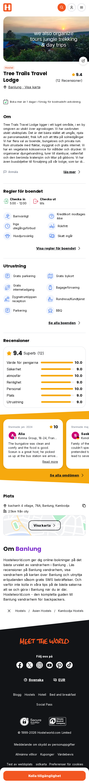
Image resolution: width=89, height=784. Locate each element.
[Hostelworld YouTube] (49, 665)
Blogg (17, 694)
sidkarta (41, 764)
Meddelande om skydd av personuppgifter (44, 744)
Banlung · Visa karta (24, 87)
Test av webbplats (20, 764)
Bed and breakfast (63, 694)
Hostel (9, 67)
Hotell (42, 694)
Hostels (30, 694)
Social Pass (44, 704)
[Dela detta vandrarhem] (83, 61)
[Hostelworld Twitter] (29, 665)
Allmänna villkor (26, 754)
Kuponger (47, 754)
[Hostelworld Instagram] (39, 665)
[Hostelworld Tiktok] (69, 665)
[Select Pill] (62, 7)
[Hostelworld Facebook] (19, 665)
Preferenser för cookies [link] (66, 764)
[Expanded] (9, 611)
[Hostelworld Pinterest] (59, 665)
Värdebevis (65, 754)
